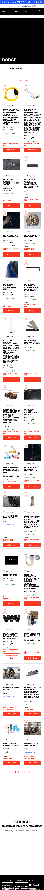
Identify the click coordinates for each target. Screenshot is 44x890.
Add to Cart (11, 150)
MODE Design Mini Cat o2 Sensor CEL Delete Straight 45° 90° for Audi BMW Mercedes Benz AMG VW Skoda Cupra (32, 522)
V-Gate (6, 426)
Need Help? (10, 888)
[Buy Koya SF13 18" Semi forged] (11, 673)
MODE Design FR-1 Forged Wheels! (20, 6)
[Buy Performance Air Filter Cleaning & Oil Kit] (32, 618)
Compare (9, 105)
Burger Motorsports (11, 476)
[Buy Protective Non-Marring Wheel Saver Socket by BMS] (11, 452)
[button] (40, 11)
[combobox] (22, 831)
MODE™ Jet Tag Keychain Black (10, 236)
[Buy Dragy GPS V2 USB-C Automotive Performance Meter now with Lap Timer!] (32, 164)
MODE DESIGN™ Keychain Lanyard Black (31, 469)
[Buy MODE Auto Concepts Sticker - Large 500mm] (32, 394)
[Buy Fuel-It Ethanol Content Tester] (11, 728)
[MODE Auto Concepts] (21, 11)
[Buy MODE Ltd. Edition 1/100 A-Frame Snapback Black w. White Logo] (11, 618)
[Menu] (3, 11)
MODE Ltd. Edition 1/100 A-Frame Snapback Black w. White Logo (11, 635)
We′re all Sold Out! (11, 656)
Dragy (26, 191)
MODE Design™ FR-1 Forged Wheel (32, 236)
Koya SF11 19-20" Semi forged (31, 744)
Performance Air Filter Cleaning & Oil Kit (32, 635)
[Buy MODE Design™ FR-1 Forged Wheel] (32, 220)
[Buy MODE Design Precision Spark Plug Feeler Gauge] (32, 325)
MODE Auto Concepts (9, 885)
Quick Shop (11, 205)
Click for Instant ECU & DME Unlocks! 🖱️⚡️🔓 (22, 2)
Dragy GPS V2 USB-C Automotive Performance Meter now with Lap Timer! (31, 183)
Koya (5, 521)
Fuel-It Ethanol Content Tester (10, 744)
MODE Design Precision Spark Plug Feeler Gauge (32, 342)
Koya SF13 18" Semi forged (11, 689)
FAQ (3, 888)
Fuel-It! (6, 749)
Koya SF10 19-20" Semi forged (10, 517)
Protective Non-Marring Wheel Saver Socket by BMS (11, 470)
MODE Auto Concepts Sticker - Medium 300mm (11, 182)
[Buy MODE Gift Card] (11, 560)
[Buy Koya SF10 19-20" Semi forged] (11, 501)
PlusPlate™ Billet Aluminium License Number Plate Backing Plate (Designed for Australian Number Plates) (32, 693)
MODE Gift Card (10, 575)
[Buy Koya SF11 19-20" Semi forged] (32, 728)
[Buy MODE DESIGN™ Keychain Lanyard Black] (32, 452)
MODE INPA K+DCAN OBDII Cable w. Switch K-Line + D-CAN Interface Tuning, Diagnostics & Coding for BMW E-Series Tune (31, 581)
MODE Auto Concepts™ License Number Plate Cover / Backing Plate (31, 287)
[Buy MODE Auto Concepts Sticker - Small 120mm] (11, 269)
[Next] (24, 74)
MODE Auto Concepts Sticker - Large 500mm (31, 412)
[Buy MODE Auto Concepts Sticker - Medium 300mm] (11, 164)
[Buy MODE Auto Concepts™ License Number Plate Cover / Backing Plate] (32, 269)
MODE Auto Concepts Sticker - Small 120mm (10, 286)
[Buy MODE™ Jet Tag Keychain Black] (11, 220)
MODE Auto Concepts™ (8, 128)
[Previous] (19, 74)
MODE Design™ (30, 240)
